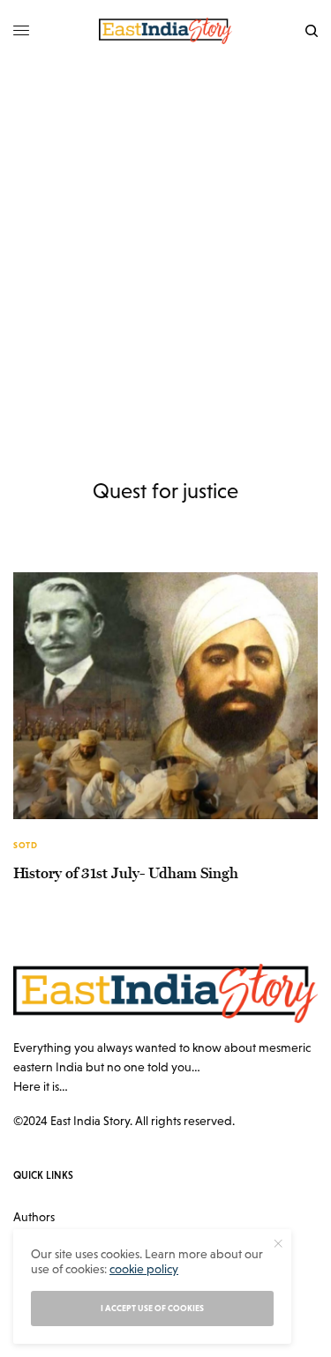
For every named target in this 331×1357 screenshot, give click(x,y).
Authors (34, 1217)
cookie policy (143, 1269)
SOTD (25, 845)
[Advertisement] (165, 236)
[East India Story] (166, 31)
